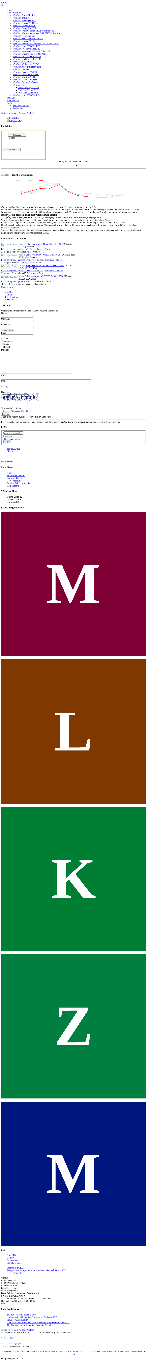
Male (6, 344)
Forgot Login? (13, 448)
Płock (47, 249)
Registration (12, 297)
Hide (11, 330)
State (3, 381)
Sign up (5, 414)
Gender (4, 338)
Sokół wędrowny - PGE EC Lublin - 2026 (44, 276)
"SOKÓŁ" (7, 1338)
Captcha (5, 392)
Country (5, 386)
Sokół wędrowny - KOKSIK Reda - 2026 (45, 265)
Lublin (48, 281)
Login (9, 294)
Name (4, 313)
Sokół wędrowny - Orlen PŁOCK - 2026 (44, 244)
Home (9, 292)
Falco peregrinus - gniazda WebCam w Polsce (22, 249)
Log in (7, 442)
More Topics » (7, 287)
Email (3, 333)
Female (7, 347)
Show (4, 330)
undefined (8, 341)
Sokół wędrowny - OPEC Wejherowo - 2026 (46, 255)
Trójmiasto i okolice (54, 260)
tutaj (73, 1354)
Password (5, 324)
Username (5, 319)
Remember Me (13, 439)
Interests (5, 350)
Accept (17, 411)
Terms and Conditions (11, 408)
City (3, 375)
